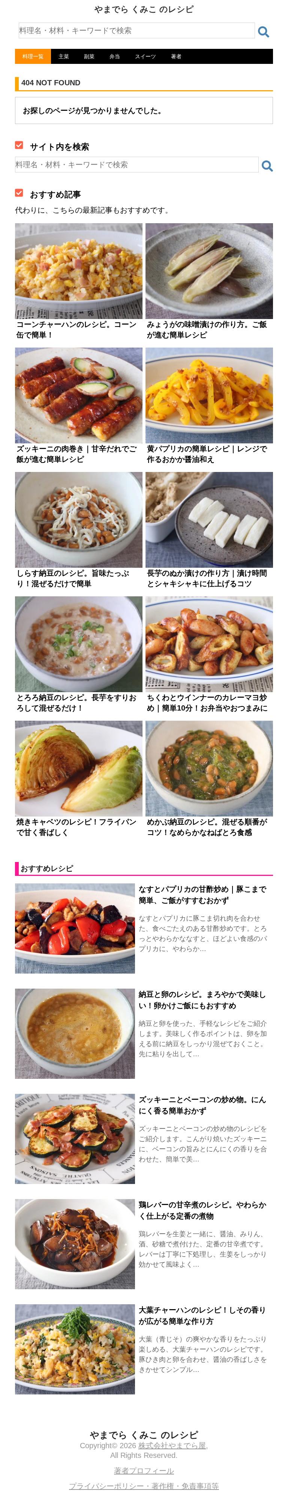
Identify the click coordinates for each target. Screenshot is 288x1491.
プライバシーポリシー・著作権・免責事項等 (144, 1486)
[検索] (263, 32)
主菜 (63, 56)
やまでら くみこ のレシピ (144, 9)
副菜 (89, 56)
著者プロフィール (144, 1471)
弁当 (115, 56)
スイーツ (145, 56)
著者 (176, 56)
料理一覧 (33, 56)
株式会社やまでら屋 (172, 1445)
